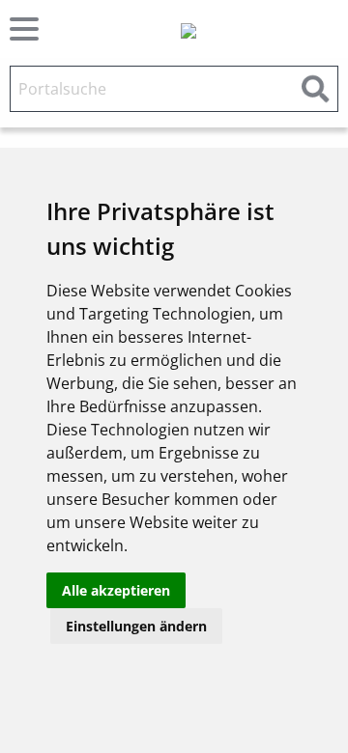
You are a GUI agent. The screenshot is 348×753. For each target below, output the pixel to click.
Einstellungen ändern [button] (136, 626)
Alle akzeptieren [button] (116, 590)
